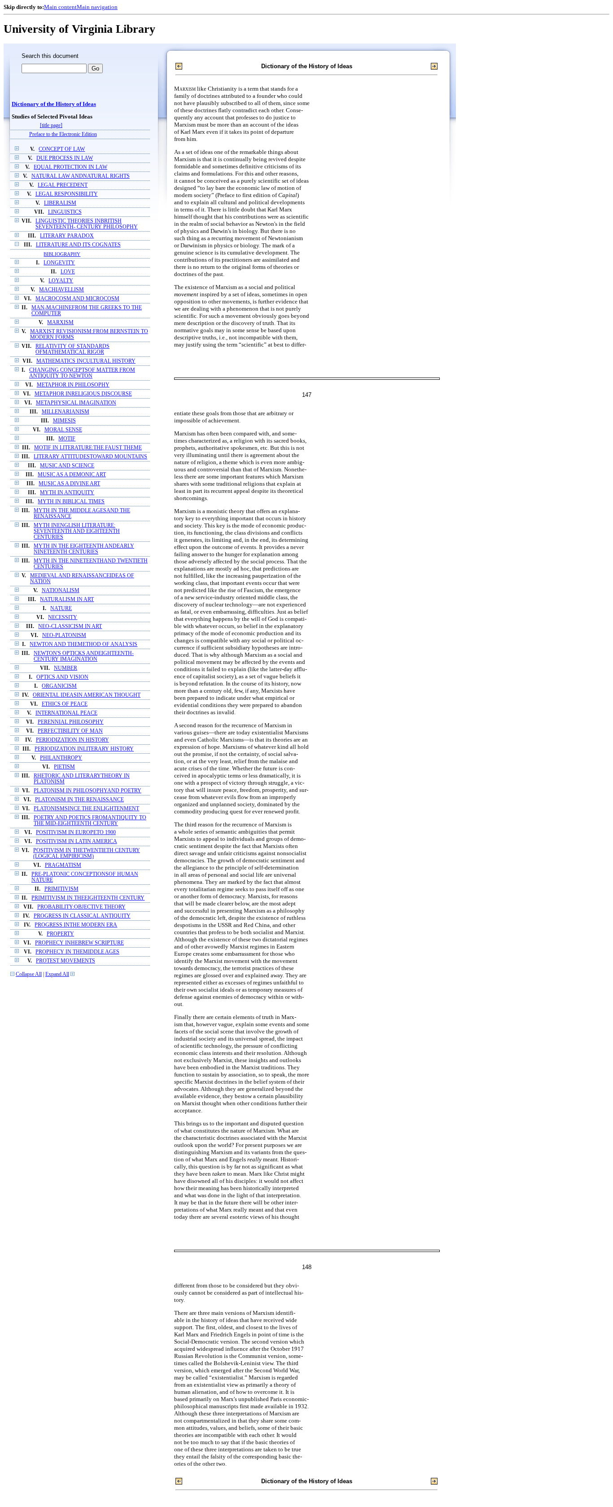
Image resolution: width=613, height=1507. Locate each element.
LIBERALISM (60, 203)
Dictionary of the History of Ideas (54, 104)
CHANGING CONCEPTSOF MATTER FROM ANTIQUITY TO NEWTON (82, 373)
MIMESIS (64, 421)
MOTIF (66, 439)
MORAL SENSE (63, 430)
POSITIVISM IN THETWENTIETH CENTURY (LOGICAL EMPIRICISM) (86, 853)
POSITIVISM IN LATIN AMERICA (76, 841)
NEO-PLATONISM (64, 635)
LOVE (68, 272)
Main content (60, 7)
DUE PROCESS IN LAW (64, 158)
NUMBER (65, 668)
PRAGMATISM (63, 865)
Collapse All (29, 974)
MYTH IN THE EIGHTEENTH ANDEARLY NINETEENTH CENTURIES (84, 549)
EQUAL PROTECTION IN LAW (70, 167)
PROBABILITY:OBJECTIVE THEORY (81, 907)
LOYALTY (60, 281)
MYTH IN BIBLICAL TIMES (71, 502)
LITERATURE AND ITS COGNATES (78, 245)
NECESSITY (62, 617)
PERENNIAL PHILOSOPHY (71, 722)
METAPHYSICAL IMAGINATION (76, 403)
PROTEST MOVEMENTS (65, 961)
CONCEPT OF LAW (62, 149)
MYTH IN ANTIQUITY (67, 493)
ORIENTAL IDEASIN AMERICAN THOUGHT (86, 695)
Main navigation (97, 7)
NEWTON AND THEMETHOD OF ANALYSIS (83, 644)
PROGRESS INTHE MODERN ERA (76, 925)
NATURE (61, 608)
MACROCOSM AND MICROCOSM (77, 299)
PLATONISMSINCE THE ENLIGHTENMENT (86, 809)
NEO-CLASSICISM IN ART (70, 626)
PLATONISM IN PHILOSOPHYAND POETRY (87, 791)
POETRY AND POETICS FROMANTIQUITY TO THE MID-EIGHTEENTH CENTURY (90, 820)
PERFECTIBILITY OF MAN (70, 731)
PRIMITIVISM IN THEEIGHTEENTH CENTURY (87, 898)
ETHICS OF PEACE (65, 704)
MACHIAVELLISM (61, 290)
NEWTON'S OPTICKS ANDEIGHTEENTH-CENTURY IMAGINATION (84, 656)
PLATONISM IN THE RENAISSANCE (79, 800)
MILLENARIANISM (65, 412)
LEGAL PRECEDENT (63, 185)
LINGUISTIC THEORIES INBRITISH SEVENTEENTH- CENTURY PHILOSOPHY (86, 224)
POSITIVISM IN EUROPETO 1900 (76, 832)
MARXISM (60, 322)
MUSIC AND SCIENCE (67, 466)
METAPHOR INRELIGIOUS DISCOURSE (83, 394)
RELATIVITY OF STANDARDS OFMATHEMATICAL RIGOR (72, 349)
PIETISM (64, 767)
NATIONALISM (60, 590)
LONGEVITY (59, 263)
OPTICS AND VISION (62, 677)
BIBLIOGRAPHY (62, 254)
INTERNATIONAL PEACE (66, 713)
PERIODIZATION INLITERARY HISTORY (84, 749)
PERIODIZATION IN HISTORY (72, 740)
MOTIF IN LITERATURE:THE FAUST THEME (88, 448)
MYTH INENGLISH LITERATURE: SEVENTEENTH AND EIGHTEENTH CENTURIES (77, 531)
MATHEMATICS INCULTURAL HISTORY (86, 361)
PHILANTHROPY (61, 758)
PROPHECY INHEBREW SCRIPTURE (79, 943)
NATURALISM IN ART (67, 599)
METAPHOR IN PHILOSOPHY (73, 385)
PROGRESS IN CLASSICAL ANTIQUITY (82, 916)
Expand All (57, 974)
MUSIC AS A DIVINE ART (69, 484)
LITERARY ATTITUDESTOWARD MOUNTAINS (90, 457)
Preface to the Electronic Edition (63, 134)
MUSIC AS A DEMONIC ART (72, 475)
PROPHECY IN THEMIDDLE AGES (77, 952)
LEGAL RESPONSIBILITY (66, 194)
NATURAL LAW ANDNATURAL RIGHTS (80, 176)
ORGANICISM (59, 686)
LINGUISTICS (65, 212)
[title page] (51, 125)
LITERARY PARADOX (67, 236)
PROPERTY (60, 934)
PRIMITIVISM (61, 889)
